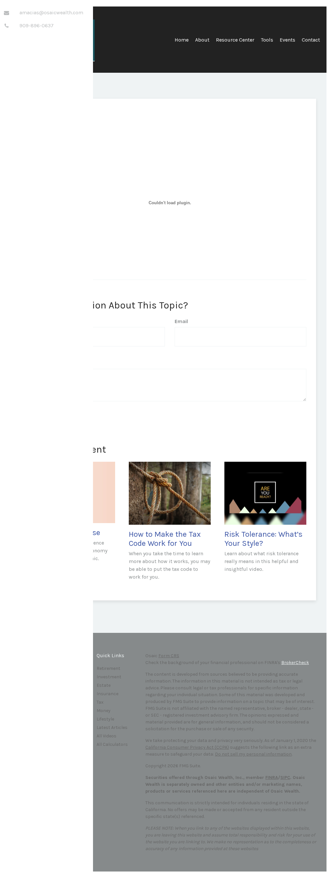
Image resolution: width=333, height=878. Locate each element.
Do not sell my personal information (253, 754)
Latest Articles (112, 727)
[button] (202, 42)
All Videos (106, 736)
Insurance (107, 693)
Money (104, 710)
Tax (100, 702)
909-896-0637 (37, 25)
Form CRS (168, 655)
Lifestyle (105, 719)
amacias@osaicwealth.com (51, 12)
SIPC (285, 777)
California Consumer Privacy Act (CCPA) (187, 747)
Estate (104, 685)
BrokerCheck (295, 662)
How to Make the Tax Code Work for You (165, 539)
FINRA (271, 777)
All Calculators (112, 744)
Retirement (108, 668)
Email (181, 321)
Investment (109, 677)
